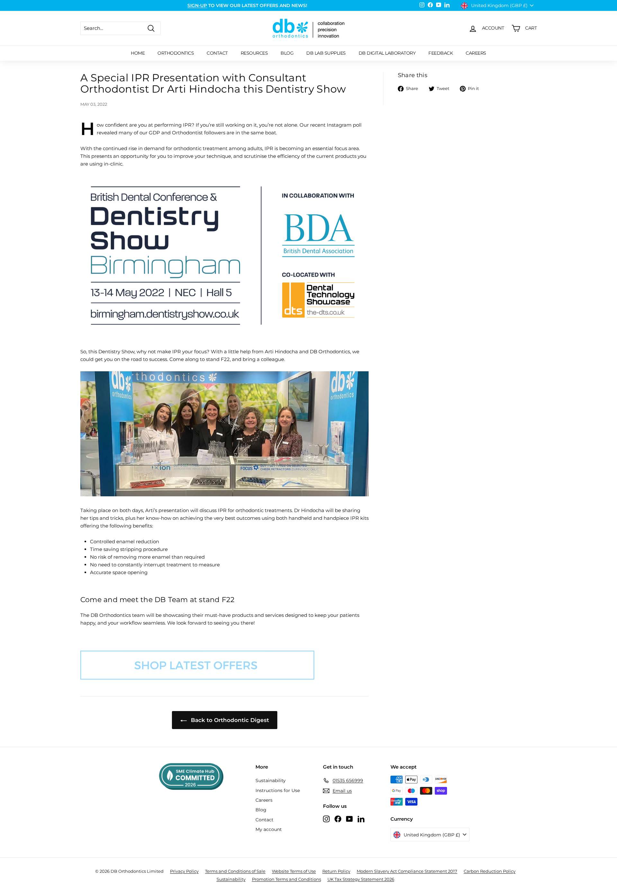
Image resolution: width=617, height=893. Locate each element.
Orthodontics (175, 53)
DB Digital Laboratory (387, 53)
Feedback (440, 53)
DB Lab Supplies (326, 53)
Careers (476, 53)
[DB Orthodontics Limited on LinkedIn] (361, 818)
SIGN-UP (197, 5)
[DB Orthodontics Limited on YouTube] (349, 818)
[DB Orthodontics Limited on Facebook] (338, 818)
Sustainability (270, 780)
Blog (287, 53)
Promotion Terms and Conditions (286, 879)
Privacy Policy (184, 871)
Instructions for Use (277, 790)
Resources (254, 53)
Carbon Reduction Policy (489, 871)
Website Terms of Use (294, 871)
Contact (217, 53)
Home (138, 53)
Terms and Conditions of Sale (235, 871)
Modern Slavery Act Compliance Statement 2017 (407, 871)
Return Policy (336, 871)
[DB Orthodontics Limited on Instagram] (326, 818)
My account (268, 829)
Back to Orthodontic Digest (229, 720)
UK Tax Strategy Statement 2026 (360, 879)
